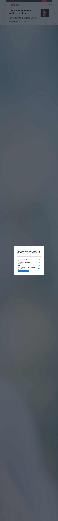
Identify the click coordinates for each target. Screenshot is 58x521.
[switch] (39, 259)
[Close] (42, 247)
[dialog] (29, 260)
